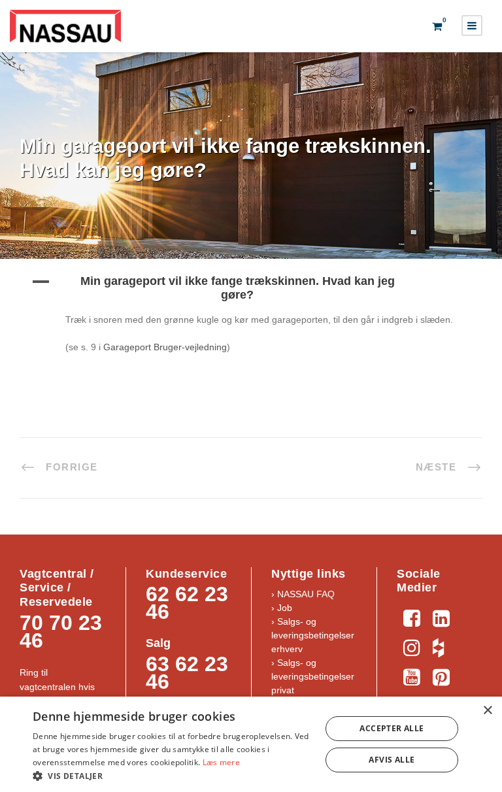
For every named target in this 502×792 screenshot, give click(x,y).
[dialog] (251, 744)
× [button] (487, 711)
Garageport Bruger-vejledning (165, 347)
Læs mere (221, 762)
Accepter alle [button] (392, 728)
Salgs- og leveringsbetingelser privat (312, 676)
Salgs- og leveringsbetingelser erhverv (312, 635)
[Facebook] (411, 616)
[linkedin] (441, 616)
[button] (251, 288)
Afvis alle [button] (391, 759)
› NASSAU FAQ (303, 594)
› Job (281, 607)
